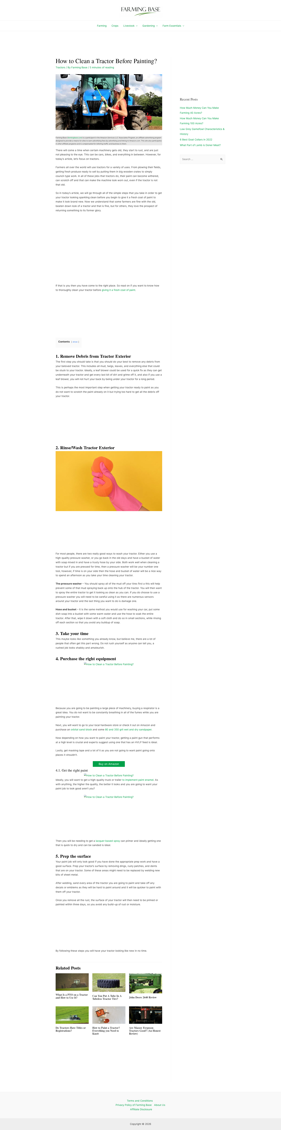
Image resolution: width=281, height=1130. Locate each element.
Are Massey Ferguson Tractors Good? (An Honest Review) (145, 1030)
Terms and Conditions (140, 1100)
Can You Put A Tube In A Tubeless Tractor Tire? (107, 997)
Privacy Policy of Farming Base (134, 1105)
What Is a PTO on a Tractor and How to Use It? (72, 996)
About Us (159, 1105)
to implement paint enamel (138, 779)
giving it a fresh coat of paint (118, 290)
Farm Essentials (172, 25)
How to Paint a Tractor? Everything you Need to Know (106, 1030)
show (75, 342)
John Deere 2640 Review (143, 997)
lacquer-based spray (108, 840)
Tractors (60, 67)
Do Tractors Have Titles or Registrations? (71, 1029)
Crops (115, 25)
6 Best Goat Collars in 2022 (196, 139)
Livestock (128, 25)
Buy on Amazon (109, 764)
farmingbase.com (75, 138)
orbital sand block (81, 729)
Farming (102, 25)
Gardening (148, 25)
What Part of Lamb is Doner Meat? (200, 145)
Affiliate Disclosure (141, 1109)
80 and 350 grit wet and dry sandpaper (128, 729)
